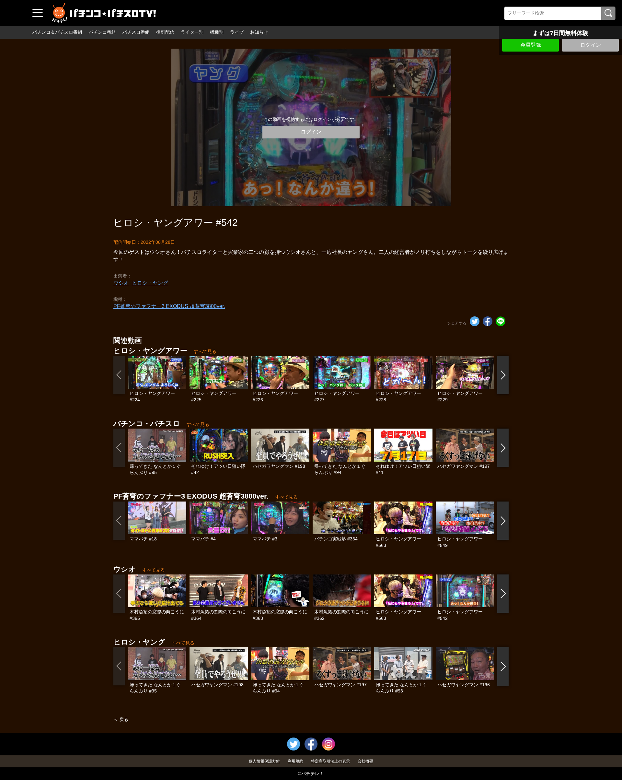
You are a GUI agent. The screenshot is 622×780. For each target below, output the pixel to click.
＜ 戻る (120, 719)
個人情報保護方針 (264, 761)
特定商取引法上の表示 (330, 761)
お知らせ (259, 32)
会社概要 (365, 761)
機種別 (217, 32)
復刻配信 (165, 32)
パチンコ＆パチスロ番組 (57, 32)
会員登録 (530, 45)
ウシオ (121, 283)
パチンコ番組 (102, 32)
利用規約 (295, 761)
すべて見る (205, 351)
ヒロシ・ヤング (150, 283)
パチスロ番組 (136, 32)
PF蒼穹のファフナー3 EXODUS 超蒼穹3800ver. (169, 306)
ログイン (590, 45)
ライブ (237, 32)
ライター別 (192, 32)
